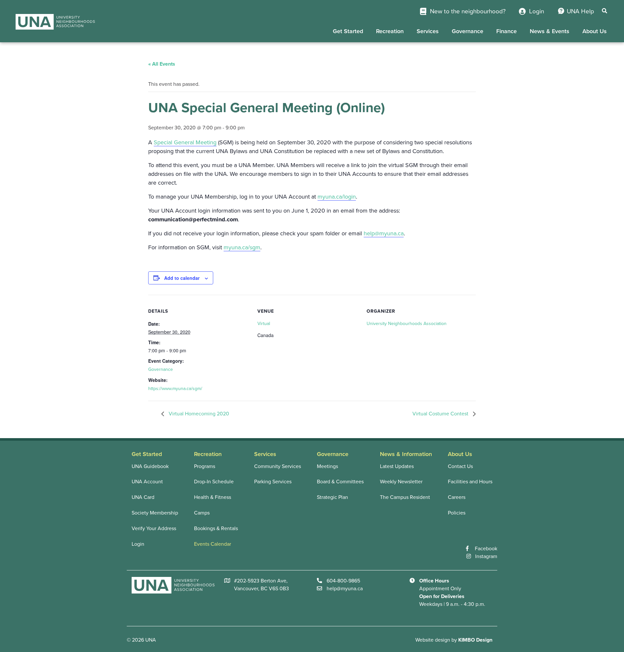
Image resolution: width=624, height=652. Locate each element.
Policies (456, 513)
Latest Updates (397, 466)
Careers (456, 497)
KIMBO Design (475, 640)
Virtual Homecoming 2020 (198, 414)
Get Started (348, 31)
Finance (506, 31)
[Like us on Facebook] (470, 549)
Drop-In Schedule (214, 481)
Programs (204, 466)
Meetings (327, 466)
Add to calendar (182, 278)
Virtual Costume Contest (441, 414)
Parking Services (273, 481)
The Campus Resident (405, 497)
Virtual (263, 323)
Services (428, 31)
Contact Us (460, 466)
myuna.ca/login (337, 196)
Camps (202, 513)
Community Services (277, 466)
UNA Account (147, 481)
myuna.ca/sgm (242, 247)
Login (535, 11)
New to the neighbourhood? (467, 11)
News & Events (549, 31)
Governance (467, 31)
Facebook (486, 548)
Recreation (390, 31)
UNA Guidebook (150, 466)
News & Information (406, 454)
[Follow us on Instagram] (470, 556)
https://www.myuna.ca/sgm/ (175, 388)
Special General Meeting (185, 142)
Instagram (486, 556)
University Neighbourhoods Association (407, 323)
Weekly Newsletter (401, 481)
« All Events (161, 64)
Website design (432, 640)
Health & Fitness (212, 497)
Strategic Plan (332, 497)
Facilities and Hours (470, 481)
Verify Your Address (154, 528)
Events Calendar (212, 544)
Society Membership (155, 513)
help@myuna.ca (384, 233)
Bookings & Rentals (216, 528)
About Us (594, 31)
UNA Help (580, 11)
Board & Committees (340, 481)
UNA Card (143, 497)
